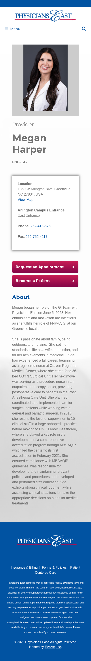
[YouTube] (45, 556)
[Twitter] (58, 556)
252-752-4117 (36, 237)
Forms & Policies (54, 567)
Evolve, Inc (53, 647)
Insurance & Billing (24, 567)
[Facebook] (32, 556)
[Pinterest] (39, 556)
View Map (25, 200)
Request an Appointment (40, 267)
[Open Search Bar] (84, 28)
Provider (23, 124)
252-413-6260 (41, 226)
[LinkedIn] (52, 556)
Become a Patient (33, 281)
